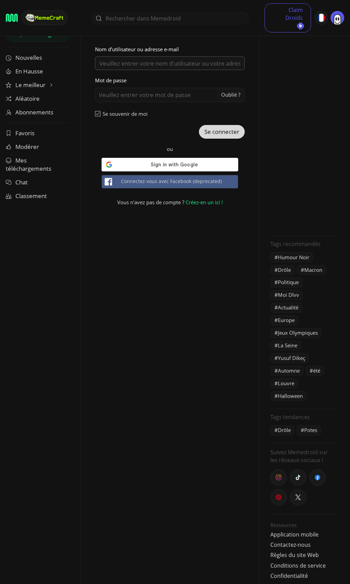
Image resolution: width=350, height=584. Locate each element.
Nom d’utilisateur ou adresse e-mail (137, 49)
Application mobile (294, 534)
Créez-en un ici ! (204, 202)
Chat (21, 182)
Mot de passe (110, 80)
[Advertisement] (302, 128)
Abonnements (34, 112)
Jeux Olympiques (298, 332)
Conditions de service (298, 565)
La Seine (287, 345)
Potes (310, 430)
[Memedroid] (12, 18)
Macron (313, 269)
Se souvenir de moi (125, 113)
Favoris (25, 133)
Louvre (286, 383)
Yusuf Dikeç (291, 357)
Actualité (288, 307)
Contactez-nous (290, 544)
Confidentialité (289, 576)
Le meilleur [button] (31, 85)
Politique (288, 282)
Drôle (284, 269)
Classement (31, 196)
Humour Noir (293, 257)
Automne (289, 370)
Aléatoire (27, 98)
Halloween (290, 395)
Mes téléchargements (28, 164)
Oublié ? (230, 94)
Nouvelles (28, 57)
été (316, 370)
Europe (286, 320)
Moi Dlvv (288, 294)
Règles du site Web (294, 555)
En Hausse (29, 71)
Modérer (27, 147)
